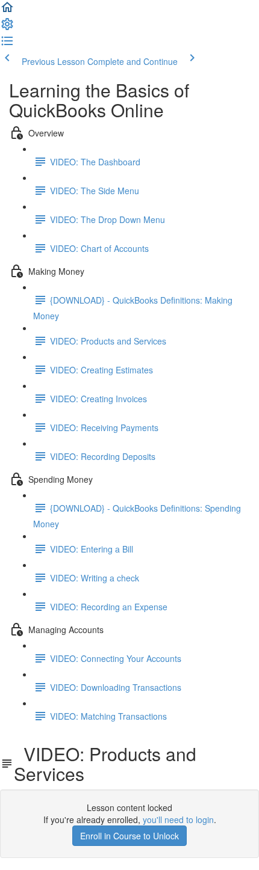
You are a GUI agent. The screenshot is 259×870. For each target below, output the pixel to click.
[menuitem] (7, 28)
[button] (7, 11)
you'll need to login (178, 819)
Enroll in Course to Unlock (129, 836)
